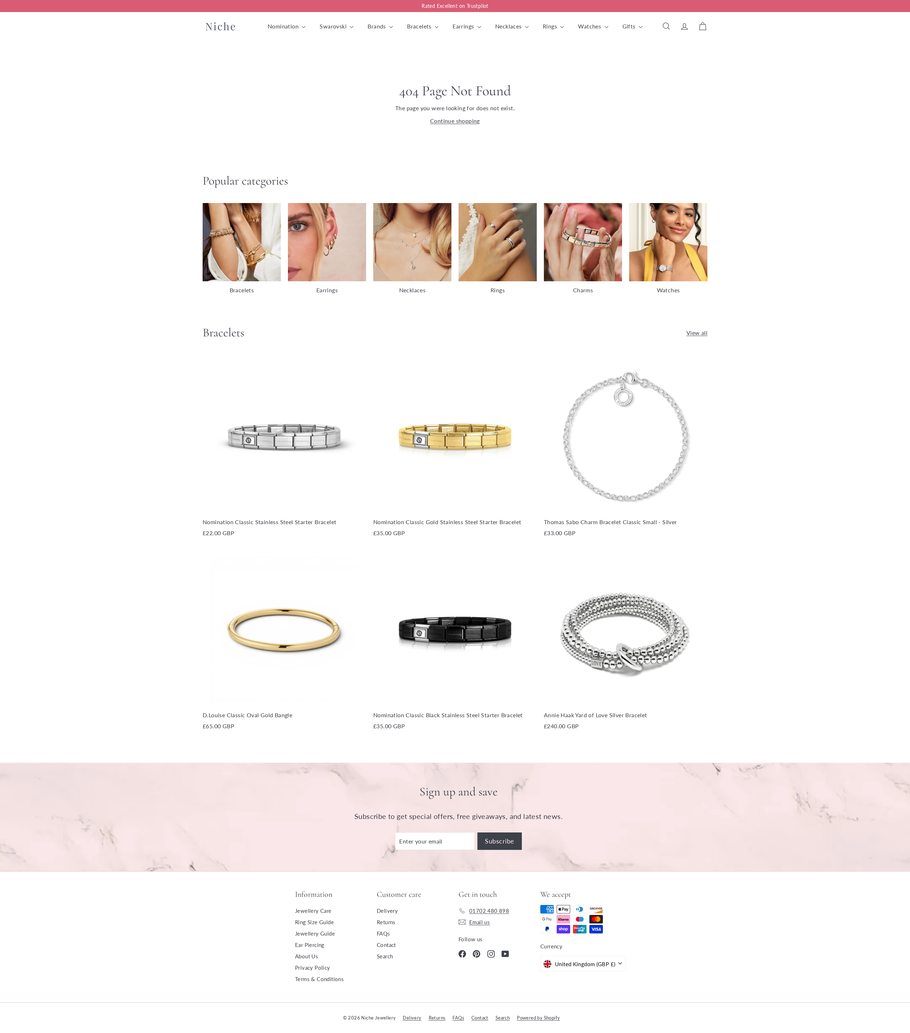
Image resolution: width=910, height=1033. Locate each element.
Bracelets (420, 26)
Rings (550, 26)
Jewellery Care (313, 910)
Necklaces (509, 26)
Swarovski (334, 26)
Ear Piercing (310, 945)
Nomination (284, 26)
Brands (377, 26)
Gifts (629, 26)
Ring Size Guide (314, 922)
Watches (590, 26)
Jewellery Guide (315, 933)
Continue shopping (455, 120)
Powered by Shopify (538, 1018)
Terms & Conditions (319, 979)
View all (696, 332)
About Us (306, 956)
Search (385, 956)
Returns (386, 922)
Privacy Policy (312, 967)
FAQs (383, 933)
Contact (386, 945)
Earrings (464, 26)
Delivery (387, 910)
